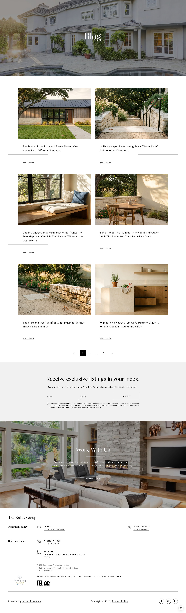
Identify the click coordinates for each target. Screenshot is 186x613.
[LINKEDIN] (175, 601)
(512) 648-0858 (51, 544)
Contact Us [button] (93, 478)
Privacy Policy (95, 407)
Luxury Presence (31, 601)
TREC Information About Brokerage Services (57, 568)
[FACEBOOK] (161, 601)
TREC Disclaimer (44, 571)
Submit (127, 396)
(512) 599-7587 (141, 529)
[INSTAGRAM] (168, 601)
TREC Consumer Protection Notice (53, 565)
